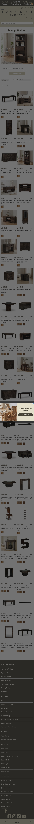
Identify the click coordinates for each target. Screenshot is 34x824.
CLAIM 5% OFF (25, 414)
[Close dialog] (33, 403)
